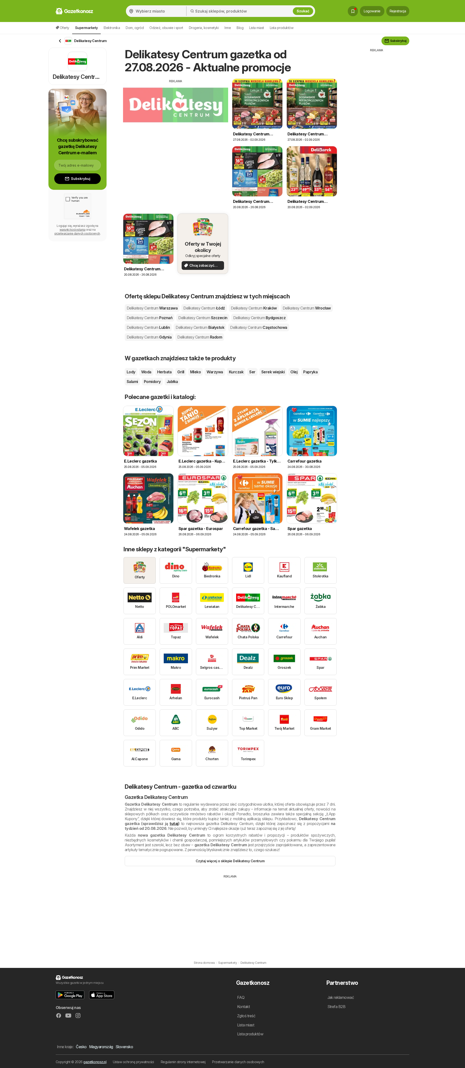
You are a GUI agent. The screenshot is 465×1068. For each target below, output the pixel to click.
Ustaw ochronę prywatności (133, 1062)
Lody (131, 371)
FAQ (240, 997)
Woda (146, 371)
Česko (81, 1046)
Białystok (200, 327)
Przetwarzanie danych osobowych (238, 1062)
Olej (293, 371)
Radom (199, 337)
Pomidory (152, 381)
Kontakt (243, 1006)
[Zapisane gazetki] (353, 11)
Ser (252, 371)
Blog (240, 28)
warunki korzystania (72, 229)
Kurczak (236, 371)
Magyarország (101, 1046)
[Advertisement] (175, 117)
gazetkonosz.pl (94, 1062)
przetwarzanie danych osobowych (77, 233)
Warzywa (215, 371)
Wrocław (307, 308)
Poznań (149, 317)
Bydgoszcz (259, 317)
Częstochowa (258, 327)
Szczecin (202, 317)
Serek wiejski (273, 371)
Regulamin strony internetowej (183, 1062)
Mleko (195, 371)
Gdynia (149, 337)
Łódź (204, 308)
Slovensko (124, 1046)
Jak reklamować (340, 997)
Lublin (148, 327)
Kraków (254, 308)
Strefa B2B (336, 1006)
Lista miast (256, 28)
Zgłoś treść (246, 1015)
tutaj (174, 823)
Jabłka (172, 381)
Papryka (310, 371)
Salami (132, 381)
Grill (180, 371)
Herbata (164, 371)
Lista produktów (281, 28)
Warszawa (152, 308)
